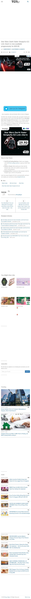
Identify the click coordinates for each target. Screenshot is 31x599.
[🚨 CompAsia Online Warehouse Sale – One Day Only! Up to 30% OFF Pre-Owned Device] (23, 301)
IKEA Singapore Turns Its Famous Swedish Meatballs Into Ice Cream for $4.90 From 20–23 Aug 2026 (19, 571)
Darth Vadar (4, 183)
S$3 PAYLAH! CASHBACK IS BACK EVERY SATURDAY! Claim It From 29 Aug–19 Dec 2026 (18, 505)
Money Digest (7, 597)
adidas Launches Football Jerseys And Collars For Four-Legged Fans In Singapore (19, 480)
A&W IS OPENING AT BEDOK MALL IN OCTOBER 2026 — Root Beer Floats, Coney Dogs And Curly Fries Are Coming (19, 563)
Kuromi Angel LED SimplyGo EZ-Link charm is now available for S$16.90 (23, 291)
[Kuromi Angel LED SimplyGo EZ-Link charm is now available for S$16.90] (23, 282)
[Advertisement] (15, 20)
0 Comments (13, 52)
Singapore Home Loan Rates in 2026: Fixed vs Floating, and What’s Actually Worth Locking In (14, 434)
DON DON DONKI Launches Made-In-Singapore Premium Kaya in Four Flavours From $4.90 (19, 538)
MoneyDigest (7, 49)
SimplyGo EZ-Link (21, 176)
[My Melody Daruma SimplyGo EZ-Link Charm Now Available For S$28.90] (7, 301)
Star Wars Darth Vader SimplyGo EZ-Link (11, 185)
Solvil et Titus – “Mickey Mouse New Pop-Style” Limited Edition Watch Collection (7, 291)
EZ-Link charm (13, 183)
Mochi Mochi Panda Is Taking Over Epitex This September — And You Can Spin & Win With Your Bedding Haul (19, 546)
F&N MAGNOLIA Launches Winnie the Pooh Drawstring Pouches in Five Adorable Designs (19, 512)
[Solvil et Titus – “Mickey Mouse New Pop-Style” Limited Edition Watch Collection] (7, 282)
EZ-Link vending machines (13, 163)
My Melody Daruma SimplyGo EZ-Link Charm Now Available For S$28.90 (7, 310)
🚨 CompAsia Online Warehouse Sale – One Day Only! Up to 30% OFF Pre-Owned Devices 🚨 (23, 311)
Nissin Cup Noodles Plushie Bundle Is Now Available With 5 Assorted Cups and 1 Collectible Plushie (19, 554)
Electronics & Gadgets (18, 49)
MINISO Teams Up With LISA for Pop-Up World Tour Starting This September (18, 488)
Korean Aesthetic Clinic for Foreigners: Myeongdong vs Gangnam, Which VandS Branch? (13, 410)
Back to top (27, 597)
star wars (22, 183)
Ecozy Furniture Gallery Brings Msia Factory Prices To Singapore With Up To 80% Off (19, 496)
